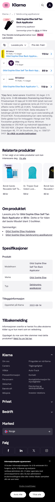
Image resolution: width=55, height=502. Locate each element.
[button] (8, 24)
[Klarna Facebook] (8, 450)
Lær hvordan (7, 37)
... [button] (12, 14)
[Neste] (48, 179)
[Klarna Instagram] (46, 450)
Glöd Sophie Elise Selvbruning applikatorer (29, 234)
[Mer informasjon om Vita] (3, 63)
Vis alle (22, 158)
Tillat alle (37, 495)
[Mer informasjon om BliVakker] (3, 79)
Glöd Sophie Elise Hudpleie (20, 231)
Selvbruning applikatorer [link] (28, 14)
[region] (27, 479)
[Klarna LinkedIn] (21, 450)
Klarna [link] (5, 14)
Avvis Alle (18, 495)
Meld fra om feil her (22, 338)
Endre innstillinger (27, 486)
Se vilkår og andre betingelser (21, 133)
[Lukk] (49, 461)
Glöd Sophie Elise (38, 277)
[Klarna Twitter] (34, 450)
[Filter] (4, 45)
